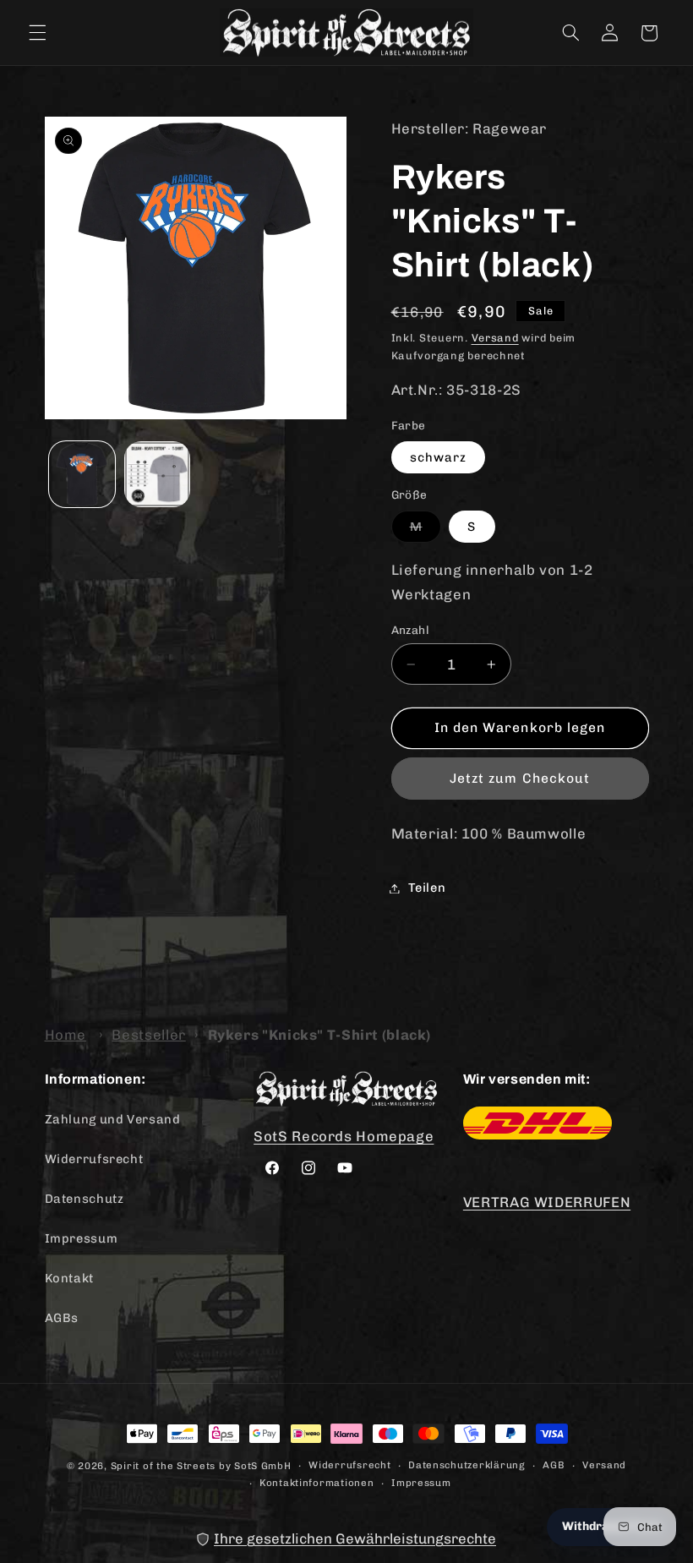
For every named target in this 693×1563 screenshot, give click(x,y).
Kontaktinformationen (316, 1483)
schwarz (438, 457)
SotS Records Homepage (344, 1136)
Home (66, 1034)
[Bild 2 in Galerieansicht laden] (157, 474)
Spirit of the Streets (163, 1466)
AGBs (62, 1317)
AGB (554, 1465)
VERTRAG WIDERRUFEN (546, 1202)
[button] (37, 33)
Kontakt (69, 1278)
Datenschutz (84, 1198)
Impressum (81, 1238)
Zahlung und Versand (113, 1119)
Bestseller (148, 1034)
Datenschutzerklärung (467, 1465)
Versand (495, 337)
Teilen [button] (427, 887)
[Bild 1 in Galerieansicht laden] (82, 474)
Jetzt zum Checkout (520, 778)
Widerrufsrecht (94, 1159)
